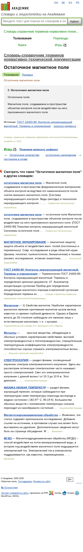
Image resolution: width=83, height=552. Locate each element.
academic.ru (15, 6)
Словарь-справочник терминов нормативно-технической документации (41, 31)
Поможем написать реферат (38, 149)
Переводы (60, 38)
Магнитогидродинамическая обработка (31, 415)
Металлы (10, 332)
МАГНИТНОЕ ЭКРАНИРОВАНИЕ (25, 242)
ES (70, 3)
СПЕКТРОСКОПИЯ (16, 360)
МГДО (8, 438)
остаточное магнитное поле (23, 182)
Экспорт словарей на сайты (14, 493)
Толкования (22, 38)
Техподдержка (25, 481)
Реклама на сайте (42, 481)
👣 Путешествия (9, 487)
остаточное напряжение (61, 155)
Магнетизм (11, 305)
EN (56, 3)
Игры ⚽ (61, 45)
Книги (22, 45)
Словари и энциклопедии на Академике (33, 14)
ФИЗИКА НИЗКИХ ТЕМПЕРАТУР (25, 387)
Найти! (74, 21)
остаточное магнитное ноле (23, 214)
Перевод (27, 74)
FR (77, 3)
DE (63, 3)
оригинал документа (65, 126)
